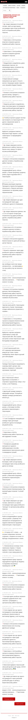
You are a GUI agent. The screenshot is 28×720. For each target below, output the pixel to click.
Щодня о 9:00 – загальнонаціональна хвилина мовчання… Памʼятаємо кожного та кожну (14, 280)
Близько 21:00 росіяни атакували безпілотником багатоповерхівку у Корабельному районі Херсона (13, 587)
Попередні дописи (8, 699)
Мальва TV (14, 717)
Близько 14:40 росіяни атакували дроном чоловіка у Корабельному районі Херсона (13, 161)
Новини (23, 5)
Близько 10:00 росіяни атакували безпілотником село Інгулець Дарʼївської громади (13, 626)
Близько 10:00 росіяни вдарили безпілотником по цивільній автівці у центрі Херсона (13, 241)
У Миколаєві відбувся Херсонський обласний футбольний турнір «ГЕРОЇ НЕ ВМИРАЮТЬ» (13, 667)
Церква (18, 5)
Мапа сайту (17, 715)
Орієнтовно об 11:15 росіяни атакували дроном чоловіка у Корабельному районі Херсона (12, 229)
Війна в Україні (12, 5)
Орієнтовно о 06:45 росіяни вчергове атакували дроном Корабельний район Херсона (11, 42)
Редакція (22, 7)
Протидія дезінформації (9, 7)
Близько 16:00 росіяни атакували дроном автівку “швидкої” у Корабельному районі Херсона (13, 94)
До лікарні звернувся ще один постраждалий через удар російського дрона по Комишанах (12, 202)
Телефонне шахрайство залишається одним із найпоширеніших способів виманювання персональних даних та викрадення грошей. (13, 448)
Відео (18, 7)
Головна (5, 5)
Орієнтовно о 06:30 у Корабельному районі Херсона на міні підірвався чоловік (12, 434)
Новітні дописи (19, 703)
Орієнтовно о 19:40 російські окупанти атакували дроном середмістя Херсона (12, 53)
